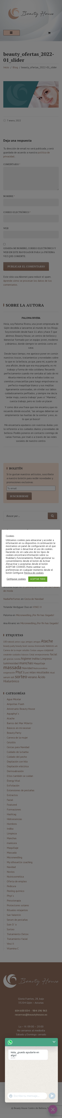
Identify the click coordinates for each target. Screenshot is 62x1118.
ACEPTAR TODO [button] (37, 579)
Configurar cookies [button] (16, 579)
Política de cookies (34, 572)
